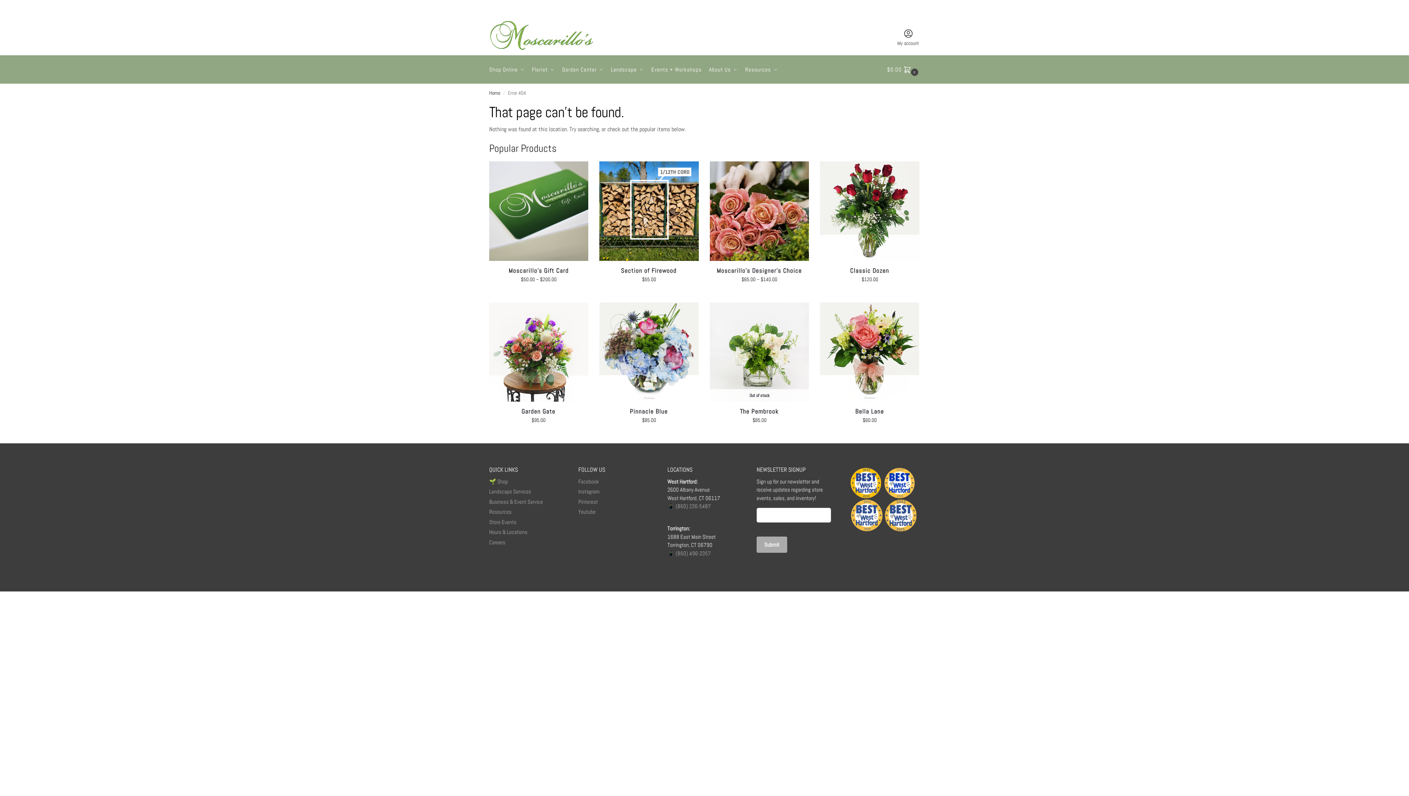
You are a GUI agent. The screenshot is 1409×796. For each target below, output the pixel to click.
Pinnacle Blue (649, 411)
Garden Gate (538, 411)
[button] (903, 70)
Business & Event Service (516, 501)
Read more (760, 436)
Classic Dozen (869, 270)
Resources (500, 511)
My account (908, 43)
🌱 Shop (499, 481)
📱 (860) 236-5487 (689, 506)
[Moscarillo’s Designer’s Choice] (759, 211)
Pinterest (588, 501)
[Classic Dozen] (869, 211)
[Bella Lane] (869, 352)
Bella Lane (869, 411)
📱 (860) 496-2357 (689, 553)
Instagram (589, 491)
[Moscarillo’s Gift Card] (539, 211)
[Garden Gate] (539, 352)
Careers (497, 542)
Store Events (502, 522)
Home (494, 93)
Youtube (587, 511)
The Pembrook (759, 411)
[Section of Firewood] (649, 211)
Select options (538, 295)
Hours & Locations (508, 531)
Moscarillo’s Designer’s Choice (759, 270)
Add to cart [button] (648, 295)
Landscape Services (510, 491)
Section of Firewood (649, 270)
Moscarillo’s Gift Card (539, 270)
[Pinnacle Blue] (649, 352)
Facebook (588, 481)
